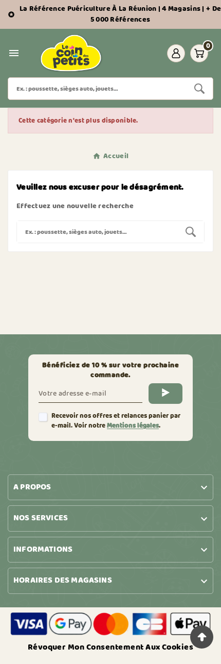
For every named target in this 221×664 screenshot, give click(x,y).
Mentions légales (133, 426)
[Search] (199, 88)
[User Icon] (176, 53)
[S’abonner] (165, 393)
